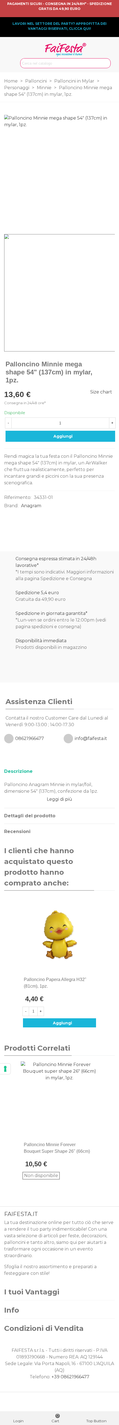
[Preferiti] (94, 979)
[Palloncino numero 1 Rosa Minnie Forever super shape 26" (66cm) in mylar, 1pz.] (111, 364)
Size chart (101, 392)
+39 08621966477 (70, 1376)
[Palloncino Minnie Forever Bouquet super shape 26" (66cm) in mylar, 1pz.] (59, 1100)
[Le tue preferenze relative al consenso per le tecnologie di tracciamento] (5, 1069)
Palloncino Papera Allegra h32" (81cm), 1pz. (55, 982)
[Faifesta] (65, 49)
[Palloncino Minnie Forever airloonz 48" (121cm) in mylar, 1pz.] (102, 364)
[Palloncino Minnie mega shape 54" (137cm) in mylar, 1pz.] (108, 218)
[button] (101, 867)
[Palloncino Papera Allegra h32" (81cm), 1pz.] (59, 935)
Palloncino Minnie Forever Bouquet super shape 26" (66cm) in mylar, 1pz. (57, 1151)
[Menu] (9, 54)
